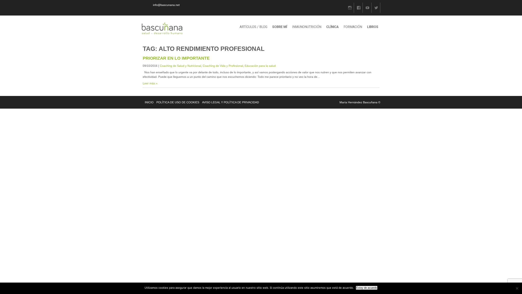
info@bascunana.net (166, 5)
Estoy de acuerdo (366, 287)
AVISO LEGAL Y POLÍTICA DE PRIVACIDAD (230, 102)
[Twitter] (376, 7)
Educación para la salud (260, 65)
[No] (517, 288)
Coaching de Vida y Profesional (223, 65)
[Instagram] (350, 7)
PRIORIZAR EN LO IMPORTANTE (176, 58)
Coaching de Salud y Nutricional (180, 65)
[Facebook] (359, 7)
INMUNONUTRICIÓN (306, 27)
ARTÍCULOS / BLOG (253, 27)
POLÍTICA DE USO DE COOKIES (177, 102)
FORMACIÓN (353, 27)
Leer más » (150, 83)
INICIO (149, 102)
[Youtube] (367, 7)
